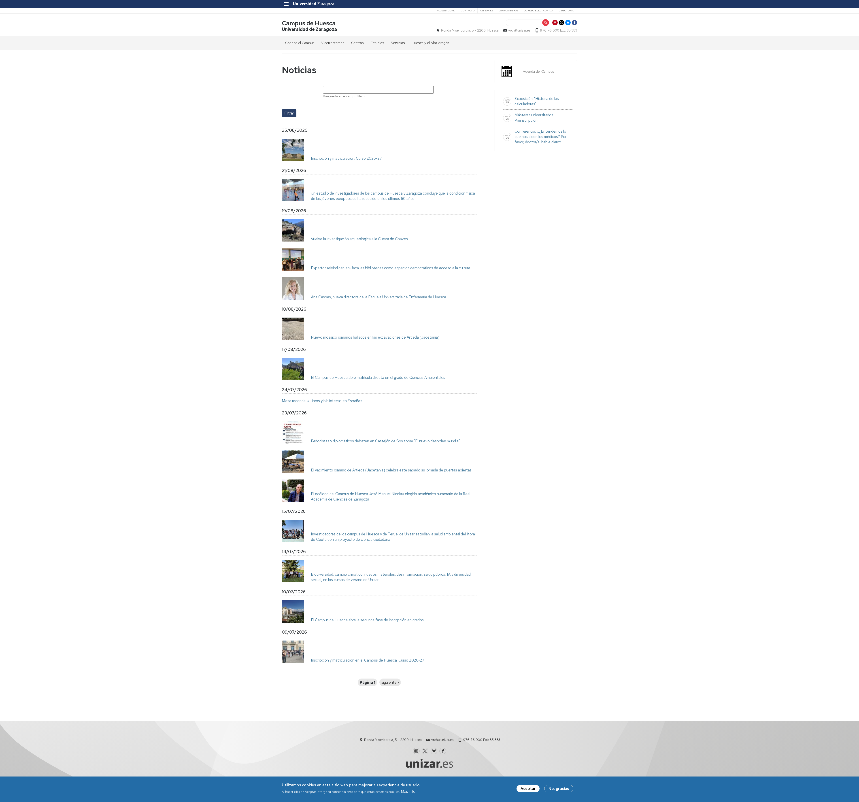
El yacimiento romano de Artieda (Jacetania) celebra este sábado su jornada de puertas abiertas (391, 470)
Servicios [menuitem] (398, 42)
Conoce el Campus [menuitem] (300, 42)
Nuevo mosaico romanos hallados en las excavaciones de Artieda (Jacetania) (375, 337)
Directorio (566, 10)
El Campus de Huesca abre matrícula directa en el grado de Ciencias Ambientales (378, 377)
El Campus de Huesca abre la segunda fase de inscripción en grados (367, 619)
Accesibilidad (446, 10)
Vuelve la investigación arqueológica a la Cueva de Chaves (359, 238)
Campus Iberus (508, 10)
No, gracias (559, 788)
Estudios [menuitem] (377, 42)
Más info (408, 791)
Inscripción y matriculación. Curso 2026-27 (346, 158)
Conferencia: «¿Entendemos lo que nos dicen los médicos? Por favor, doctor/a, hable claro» (540, 136)
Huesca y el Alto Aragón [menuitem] (430, 42)
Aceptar (528, 788)
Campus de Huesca (309, 23)
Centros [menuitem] (357, 42)
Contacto (468, 10)
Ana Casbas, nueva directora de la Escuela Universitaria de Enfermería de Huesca (378, 297)
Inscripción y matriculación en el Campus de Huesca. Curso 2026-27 (367, 660)
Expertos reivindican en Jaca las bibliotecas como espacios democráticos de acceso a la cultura (390, 267)
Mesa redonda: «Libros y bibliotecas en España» (322, 400)
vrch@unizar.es (519, 30)
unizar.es (486, 10)
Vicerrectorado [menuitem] (332, 42)
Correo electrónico (538, 10)
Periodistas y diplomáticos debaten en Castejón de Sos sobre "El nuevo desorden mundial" (385, 441)
